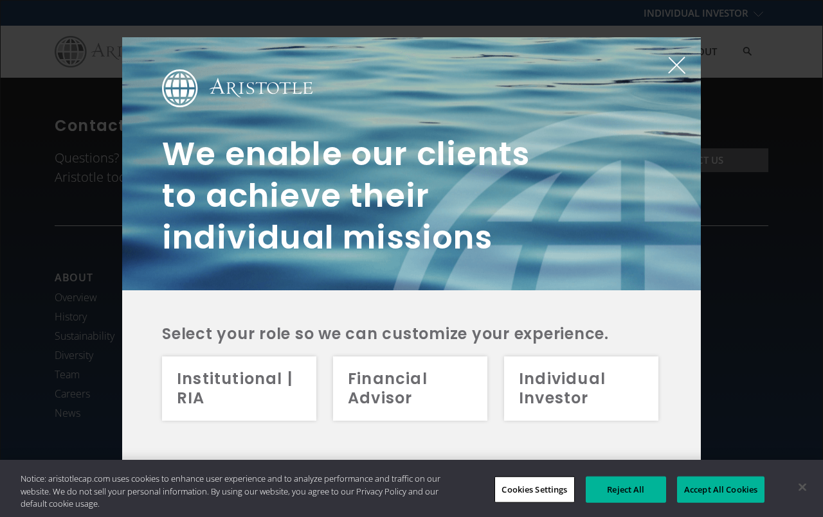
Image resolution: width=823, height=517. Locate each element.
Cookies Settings (534, 489)
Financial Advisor (388, 388)
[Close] (802, 487)
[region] (411, 488)
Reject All (625, 489)
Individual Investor (562, 388)
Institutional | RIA (235, 388)
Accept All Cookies (720, 489)
